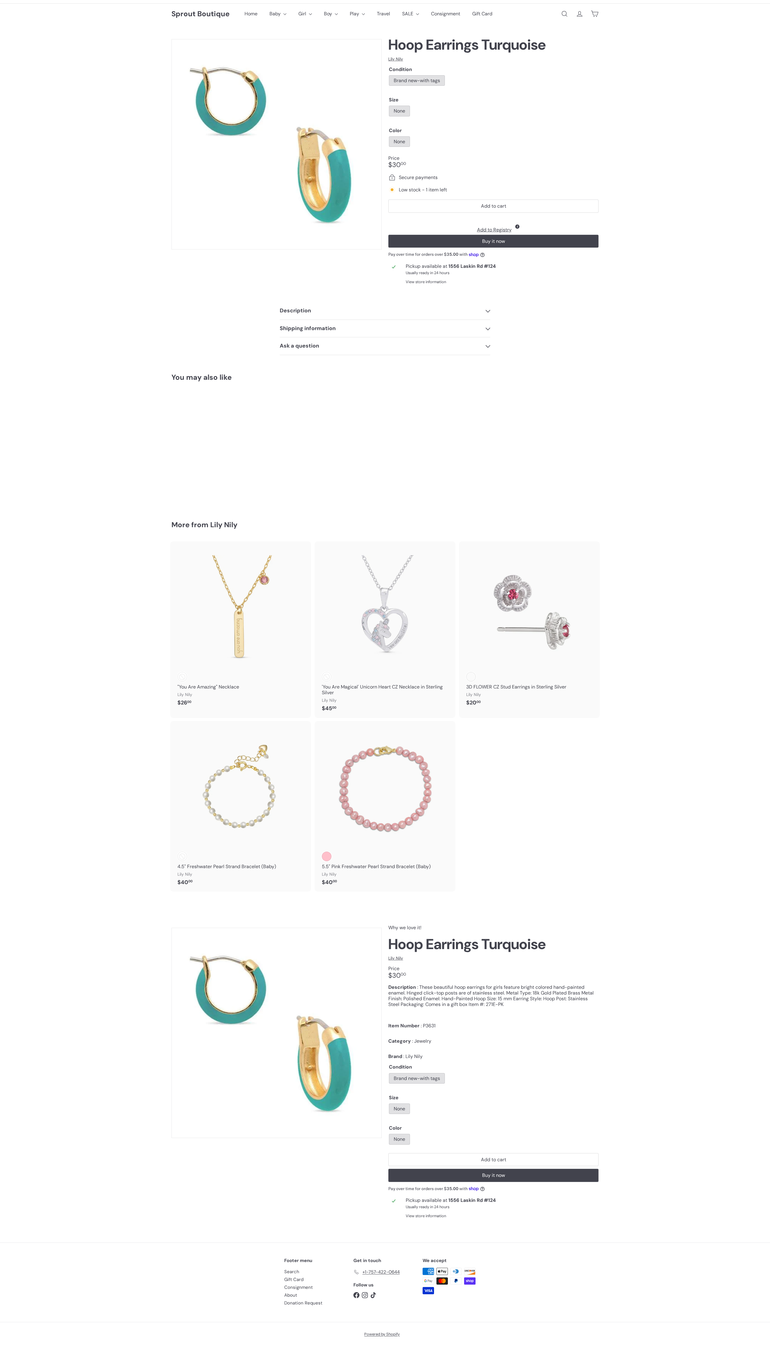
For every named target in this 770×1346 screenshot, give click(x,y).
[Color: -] (182, 677)
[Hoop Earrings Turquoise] (204, 447)
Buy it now (493, 241)
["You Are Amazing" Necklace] (240, 626)
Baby (276, 14)
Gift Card (482, 14)
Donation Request (303, 1303)
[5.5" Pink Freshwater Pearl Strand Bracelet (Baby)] (385, 806)
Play (355, 14)
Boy (328, 14)
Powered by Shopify (382, 1334)
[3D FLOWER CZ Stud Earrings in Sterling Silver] (529, 626)
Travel (383, 14)
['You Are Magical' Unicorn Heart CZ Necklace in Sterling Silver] (385, 629)
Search (291, 1272)
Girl (302, 14)
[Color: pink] (326, 856)
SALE (408, 14)
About (290, 1295)
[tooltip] (517, 226)
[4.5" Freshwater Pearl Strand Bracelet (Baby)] (240, 806)
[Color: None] (182, 464)
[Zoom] (276, 144)
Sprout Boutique (200, 14)
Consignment (445, 14)
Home (251, 14)
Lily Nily (223, 524)
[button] (493, 225)
